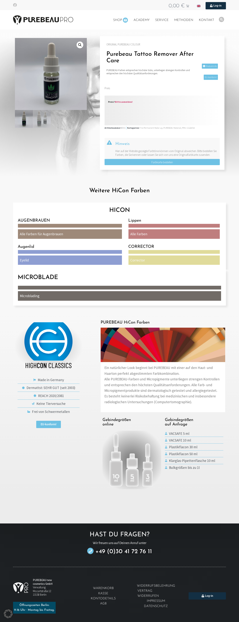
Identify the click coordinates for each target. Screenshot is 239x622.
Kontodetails (103, 598)
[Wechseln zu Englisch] (198, 6)
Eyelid (24, 260)
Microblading (29, 296)
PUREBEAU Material (172, 127)
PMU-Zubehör (188, 127)
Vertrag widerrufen (148, 593)
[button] (80, 45)
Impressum (156, 601)
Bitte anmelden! (124, 101)
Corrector (137, 260)
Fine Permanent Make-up (150, 127)
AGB (103, 603)
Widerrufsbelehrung (156, 585)
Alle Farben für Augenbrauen (41, 234)
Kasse (103, 593)
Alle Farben (138, 234)
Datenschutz (156, 606)
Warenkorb (103, 588)
